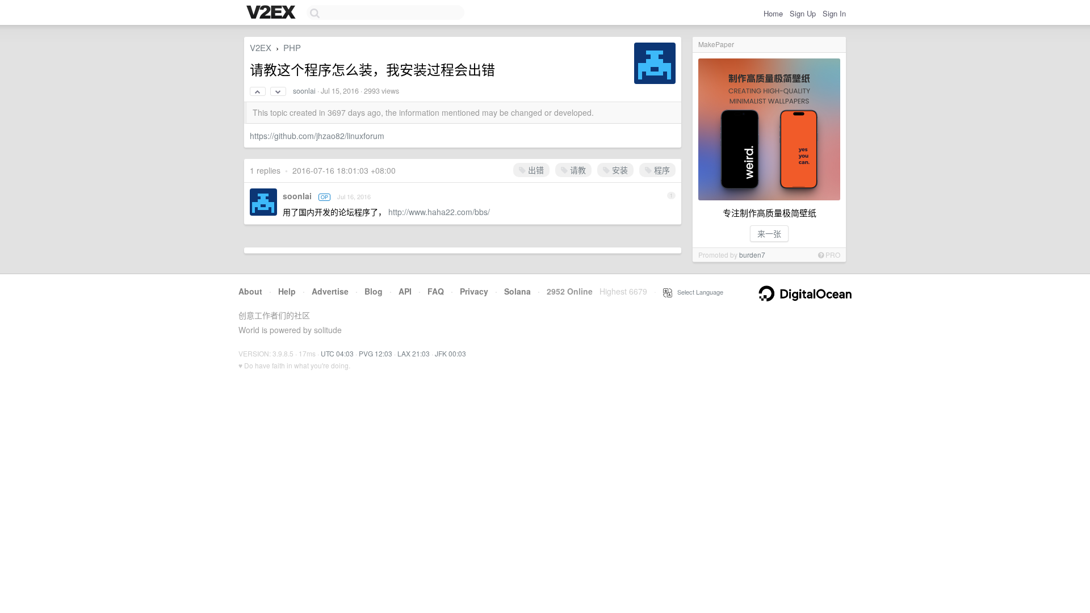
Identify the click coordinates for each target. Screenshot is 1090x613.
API (405, 291)
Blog (373, 291)
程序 (661, 169)
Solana (517, 291)
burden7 (752, 254)
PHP (292, 47)
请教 (577, 169)
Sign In (834, 13)
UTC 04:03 (337, 353)
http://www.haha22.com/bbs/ (439, 211)
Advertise (330, 291)
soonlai (304, 91)
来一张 (769, 233)
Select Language (697, 291)
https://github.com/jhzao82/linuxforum (317, 135)
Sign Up (803, 13)
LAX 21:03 (413, 353)
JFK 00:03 (450, 353)
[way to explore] (272, 13)
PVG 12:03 (375, 353)
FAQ (435, 291)
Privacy (474, 291)
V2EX (260, 47)
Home (773, 13)
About (250, 291)
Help (287, 291)
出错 (535, 169)
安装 (619, 169)
